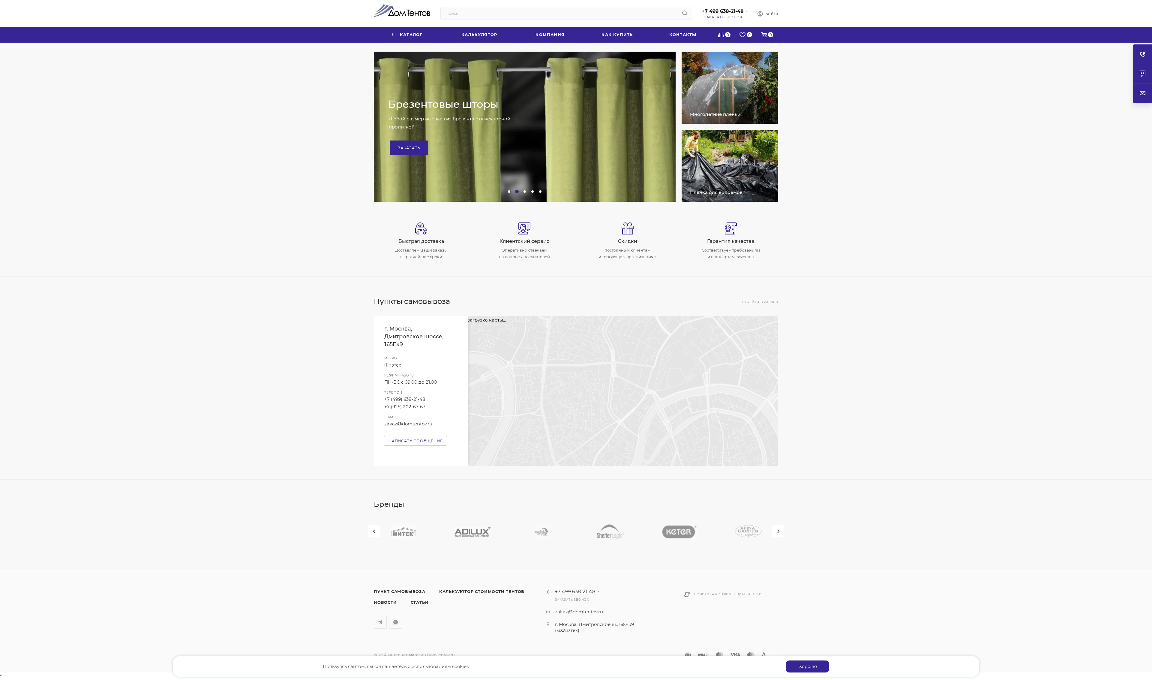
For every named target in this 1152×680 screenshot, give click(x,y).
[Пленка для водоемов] (730, 166)
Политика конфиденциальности (728, 594)
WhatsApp (395, 622)
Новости (385, 602)
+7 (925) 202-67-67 (404, 407)
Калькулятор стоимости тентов (481, 591)
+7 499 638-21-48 (723, 11)
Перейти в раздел (760, 302)
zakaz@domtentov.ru (408, 424)
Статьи (420, 602)
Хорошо (808, 666)
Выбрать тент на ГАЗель (426, 137)
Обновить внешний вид (453, 114)
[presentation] (374, 531)
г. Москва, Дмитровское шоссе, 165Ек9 (413, 336)
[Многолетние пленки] (730, 88)
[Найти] (684, 13)
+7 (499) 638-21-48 (404, 399)
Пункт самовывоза (399, 591)
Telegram (380, 622)
